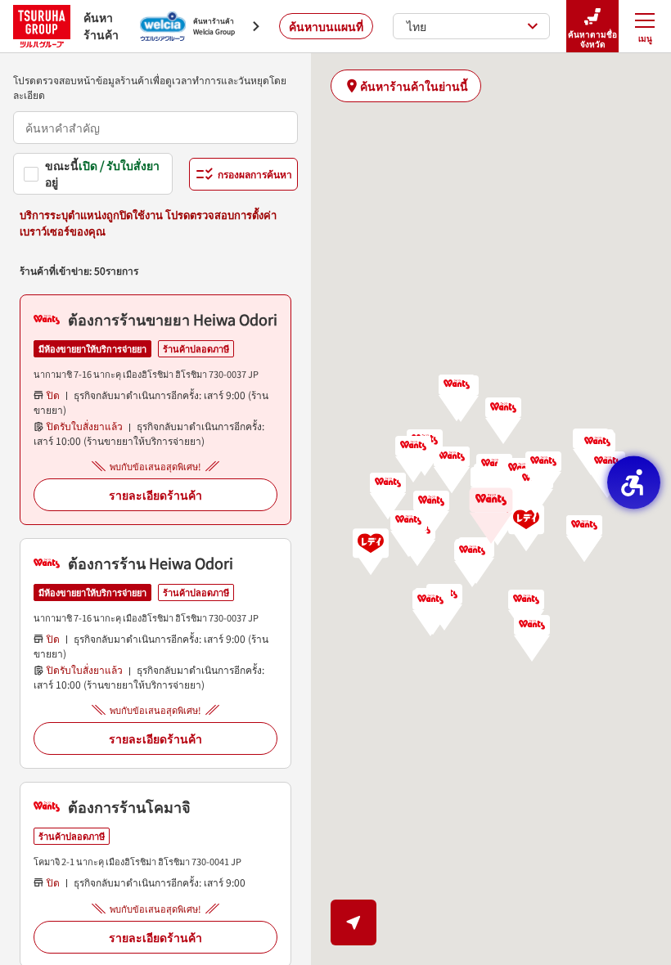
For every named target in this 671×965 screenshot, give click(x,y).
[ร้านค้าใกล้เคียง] (353, 922)
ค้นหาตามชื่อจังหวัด (592, 39)
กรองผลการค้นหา (255, 174)
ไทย (416, 26)
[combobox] (155, 127)
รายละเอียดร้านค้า (155, 495)
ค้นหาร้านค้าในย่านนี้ (414, 86)
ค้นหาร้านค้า (101, 26)
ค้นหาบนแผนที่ (326, 26)
